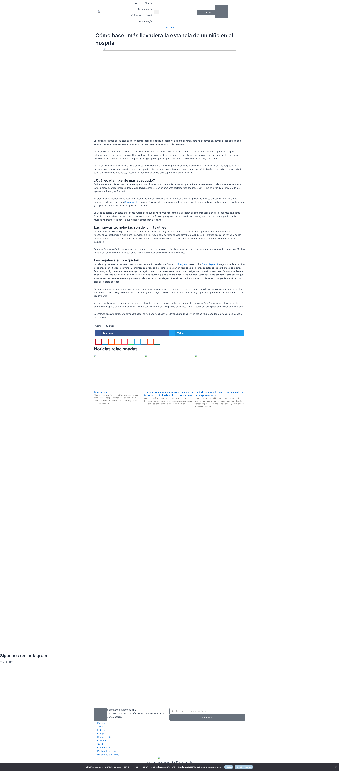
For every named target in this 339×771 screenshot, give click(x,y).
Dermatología (145, 9)
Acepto (229, 767)
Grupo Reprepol (210, 264)
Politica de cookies (244, 767)
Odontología (145, 21)
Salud (149, 15)
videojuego (182, 264)
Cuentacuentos (131, 202)
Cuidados (136, 15)
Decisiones (100, 392)
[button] (156, 12)
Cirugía (148, 3)
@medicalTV (6, 662)
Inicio (136, 3)
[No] (335, 767)
